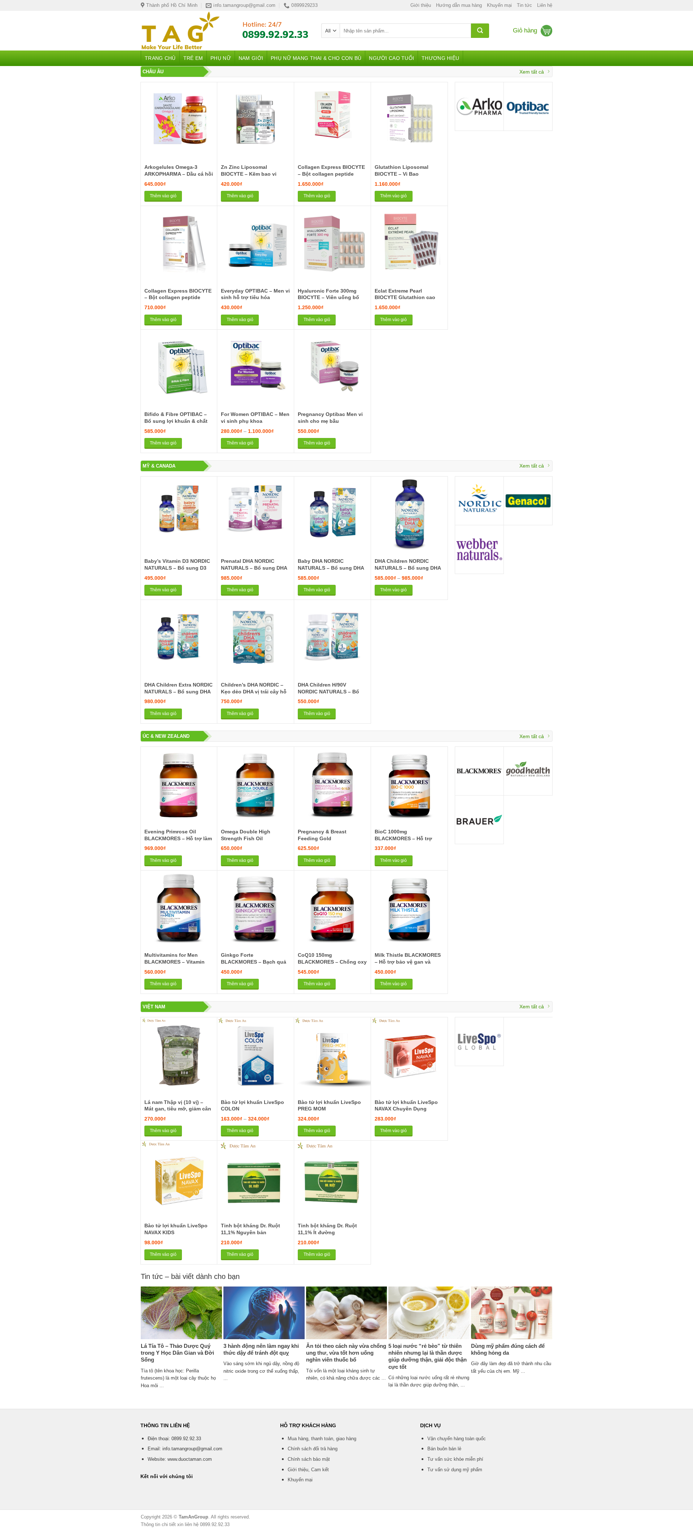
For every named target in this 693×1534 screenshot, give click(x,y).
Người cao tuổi (391, 58)
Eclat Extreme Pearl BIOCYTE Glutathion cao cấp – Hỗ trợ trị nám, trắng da (407, 301)
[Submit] (480, 30)
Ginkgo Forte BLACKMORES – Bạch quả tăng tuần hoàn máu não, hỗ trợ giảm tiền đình (253, 965)
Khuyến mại (499, 5)
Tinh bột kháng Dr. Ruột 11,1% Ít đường (327, 1229)
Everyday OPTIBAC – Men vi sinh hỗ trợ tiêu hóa (255, 294)
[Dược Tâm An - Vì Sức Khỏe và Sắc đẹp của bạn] (184, 31)
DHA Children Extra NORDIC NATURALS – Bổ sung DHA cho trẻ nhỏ (178, 691)
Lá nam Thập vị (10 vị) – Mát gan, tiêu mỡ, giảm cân (177, 1105)
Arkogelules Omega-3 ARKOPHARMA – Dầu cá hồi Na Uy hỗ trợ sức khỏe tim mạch (178, 177)
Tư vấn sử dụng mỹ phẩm (454, 1469)
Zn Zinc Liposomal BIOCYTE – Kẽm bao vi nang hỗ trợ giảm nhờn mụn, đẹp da (249, 177)
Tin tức (524, 5)
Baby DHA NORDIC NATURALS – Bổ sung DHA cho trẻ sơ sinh (331, 567)
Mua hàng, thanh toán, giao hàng (322, 1438)
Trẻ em (193, 58)
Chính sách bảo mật (309, 1459)
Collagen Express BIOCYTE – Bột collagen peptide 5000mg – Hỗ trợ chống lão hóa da (178, 301)
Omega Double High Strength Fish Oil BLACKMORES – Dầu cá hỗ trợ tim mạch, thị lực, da (254, 842)
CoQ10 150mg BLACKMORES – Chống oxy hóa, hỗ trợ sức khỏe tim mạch (332, 965)
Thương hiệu (440, 58)
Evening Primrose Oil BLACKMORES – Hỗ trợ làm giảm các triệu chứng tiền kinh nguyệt (178, 842)
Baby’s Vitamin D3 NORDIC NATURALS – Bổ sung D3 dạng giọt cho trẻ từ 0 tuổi (177, 567)
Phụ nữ (220, 58)
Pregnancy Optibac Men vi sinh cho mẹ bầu (330, 417)
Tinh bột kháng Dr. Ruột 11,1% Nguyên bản (250, 1229)
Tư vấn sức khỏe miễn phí (455, 1459)
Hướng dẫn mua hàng (459, 5)
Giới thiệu (420, 5)
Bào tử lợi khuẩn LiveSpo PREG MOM (329, 1105)
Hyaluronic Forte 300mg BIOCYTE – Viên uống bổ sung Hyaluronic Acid (328, 297)
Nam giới (251, 58)
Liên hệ (544, 5)
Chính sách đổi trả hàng (312, 1448)
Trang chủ (160, 58)
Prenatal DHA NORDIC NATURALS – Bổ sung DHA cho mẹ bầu (254, 567)
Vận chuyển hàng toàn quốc (456, 1438)
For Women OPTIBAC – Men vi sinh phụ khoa (255, 417)
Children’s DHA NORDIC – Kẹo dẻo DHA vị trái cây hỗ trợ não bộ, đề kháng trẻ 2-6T (254, 695)
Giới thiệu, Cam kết (308, 1469)
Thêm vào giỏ (163, 195)
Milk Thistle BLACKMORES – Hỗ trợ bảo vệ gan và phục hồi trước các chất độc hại (408, 965)
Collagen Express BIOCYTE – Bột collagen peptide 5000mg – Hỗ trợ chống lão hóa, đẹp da (331, 177)
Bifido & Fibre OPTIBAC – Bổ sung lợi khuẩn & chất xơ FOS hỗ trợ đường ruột (176, 420)
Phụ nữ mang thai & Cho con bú (316, 58)
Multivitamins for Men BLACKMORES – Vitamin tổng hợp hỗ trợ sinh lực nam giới (175, 965)
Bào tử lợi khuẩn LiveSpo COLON (252, 1105)
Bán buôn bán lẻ (444, 1448)
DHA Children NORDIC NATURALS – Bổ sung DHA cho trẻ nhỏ (408, 567)
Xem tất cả (531, 72)
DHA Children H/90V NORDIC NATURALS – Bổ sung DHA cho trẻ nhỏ (328, 691)
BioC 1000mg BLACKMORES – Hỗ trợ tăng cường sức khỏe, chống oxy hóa (403, 842)
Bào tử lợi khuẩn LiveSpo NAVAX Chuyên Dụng (406, 1105)
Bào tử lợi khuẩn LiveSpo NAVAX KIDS (176, 1229)
